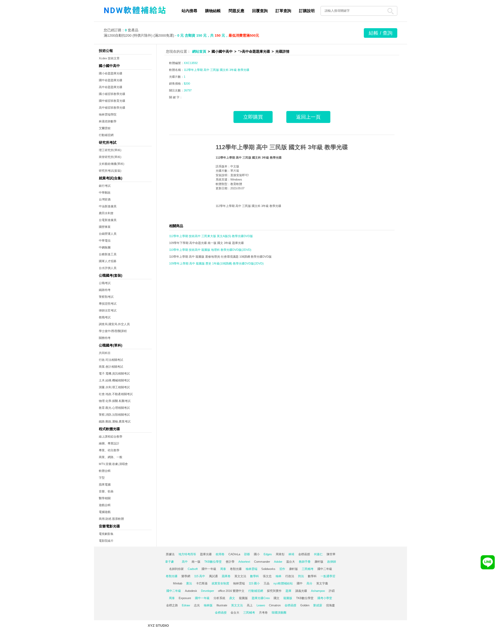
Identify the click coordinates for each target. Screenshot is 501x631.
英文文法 (240, 576)
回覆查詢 (260, 11)
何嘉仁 (318, 554)
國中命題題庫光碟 (110, 80)
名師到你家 (176, 569)
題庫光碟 (206, 554)
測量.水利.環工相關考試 (114, 387)
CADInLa (234, 554)
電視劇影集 (106, 533)
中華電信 (105, 240)
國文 (276, 598)
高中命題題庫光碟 (110, 87)
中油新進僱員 (107, 206)
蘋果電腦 (105, 484)
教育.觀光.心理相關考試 (114, 407)
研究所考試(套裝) (110, 170)
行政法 (289, 576)
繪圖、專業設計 (109, 443)
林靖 (291, 554)
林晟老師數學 (107, 121)
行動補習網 (106, 135)
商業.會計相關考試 (111, 366)
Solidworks (268, 569)
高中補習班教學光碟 (112, 107)
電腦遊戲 (105, 512)
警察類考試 (106, 296)
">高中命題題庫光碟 (254, 51)
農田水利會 (106, 213)
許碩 (332, 590)
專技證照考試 (107, 303)
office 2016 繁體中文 (231, 590)
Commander (262, 561)
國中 (300, 583)
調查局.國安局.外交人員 (114, 324)
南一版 (196, 561)
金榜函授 (304, 554)
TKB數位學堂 (213, 561)
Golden (304, 605)
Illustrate (221, 605)
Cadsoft (193, 569)
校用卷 (220, 554)
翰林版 (208, 605)
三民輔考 (308, 569)
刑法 (301, 576)
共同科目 (105, 353)
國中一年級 (209, 569)
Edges (268, 554)
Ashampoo (318, 590)
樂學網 (185, 576)
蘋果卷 (226, 576)
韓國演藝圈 (279, 612)
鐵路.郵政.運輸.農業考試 (115, 421)
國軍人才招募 (107, 261)
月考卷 (263, 612)
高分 (309, 583)
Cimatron (275, 605)
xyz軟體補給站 (283, 583)
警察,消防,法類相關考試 (114, 414)
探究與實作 (274, 590)
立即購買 (253, 117)
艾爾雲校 (105, 128)
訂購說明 (307, 11)
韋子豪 (169, 561)
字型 (102, 477)
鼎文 (232, 598)
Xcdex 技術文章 (109, 58)
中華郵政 (105, 192)
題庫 (288, 590)
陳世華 (331, 554)
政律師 (331, 561)
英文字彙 (322, 583)
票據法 (170, 554)
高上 (250, 605)
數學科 (254, 576)
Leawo (261, 605)
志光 (197, 605)
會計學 (230, 561)
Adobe (278, 561)
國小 (257, 554)
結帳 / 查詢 (380, 33)
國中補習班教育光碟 (112, 100)
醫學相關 (105, 498)
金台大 (235, 612)
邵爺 (247, 554)
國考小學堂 (324, 598)
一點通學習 (328, 576)
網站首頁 (199, 51)
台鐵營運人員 (107, 233)
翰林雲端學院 (107, 114)
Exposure (185, 598)
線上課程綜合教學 (110, 436)
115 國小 (254, 583)
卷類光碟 (236, 569)
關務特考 (105, 337)
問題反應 (236, 11)
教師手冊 (305, 561)
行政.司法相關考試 (111, 359)
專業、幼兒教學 (109, 450)
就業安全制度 (220, 583)
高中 (185, 561)
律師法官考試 (107, 310)
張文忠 (267, 576)
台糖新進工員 (107, 254)
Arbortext (244, 561)
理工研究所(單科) (110, 150)
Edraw (186, 605)
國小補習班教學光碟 (112, 94)
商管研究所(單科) (110, 157)
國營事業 (105, 226)
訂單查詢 (283, 11)
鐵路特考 (105, 290)
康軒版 (318, 561)
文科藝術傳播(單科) (111, 163)
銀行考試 (105, 185)
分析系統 (219, 598)
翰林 (278, 576)
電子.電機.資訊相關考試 (114, 373)
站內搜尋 (189, 11)
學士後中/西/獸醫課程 (113, 331)
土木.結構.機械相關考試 (114, 380)
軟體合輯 (105, 470)
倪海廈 (330, 605)
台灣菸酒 (105, 199)
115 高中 (199, 576)
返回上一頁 (308, 117)
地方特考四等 (187, 554)
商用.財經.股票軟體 (111, 518)
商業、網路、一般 (110, 457)
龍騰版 (243, 598)
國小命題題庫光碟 (110, 73)
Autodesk (191, 590)
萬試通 (213, 576)
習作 (282, 569)
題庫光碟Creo (261, 598)
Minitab (177, 583)
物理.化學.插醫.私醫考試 (115, 401)
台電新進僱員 (107, 220)
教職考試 (105, 317)
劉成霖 (317, 605)
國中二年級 (324, 569)
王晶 (266, 583)
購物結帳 (213, 11)
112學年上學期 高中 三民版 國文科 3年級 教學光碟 (282, 147)
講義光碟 (301, 590)
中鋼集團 (105, 247)
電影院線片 (106, 540)
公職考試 (105, 283)
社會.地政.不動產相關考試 (116, 394)
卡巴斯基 (202, 583)
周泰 (223, 569)
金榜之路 (172, 605)
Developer (207, 590)
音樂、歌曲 (106, 491)
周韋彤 (280, 554)
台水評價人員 (107, 268)
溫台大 (290, 561)
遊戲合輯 (105, 505)
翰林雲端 (251, 569)
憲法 (189, 583)
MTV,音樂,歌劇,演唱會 (113, 464)
